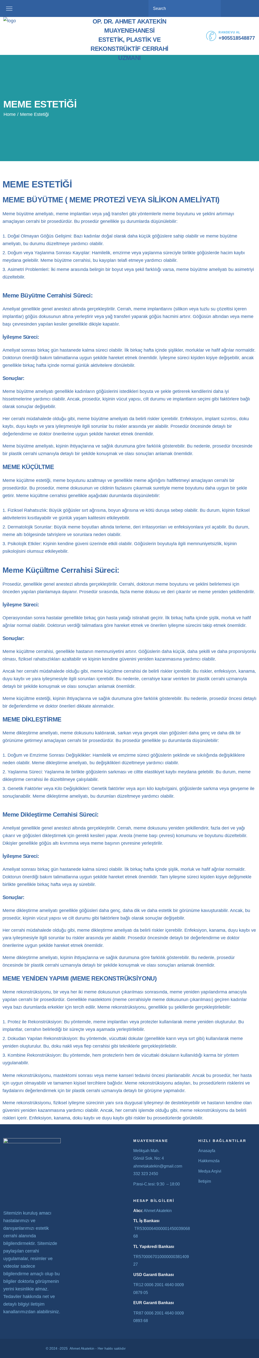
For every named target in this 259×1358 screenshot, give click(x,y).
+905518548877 (237, 38)
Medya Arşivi (209, 1171)
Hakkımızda (209, 1161)
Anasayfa (206, 1151)
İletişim (204, 1181)
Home (10, 114)
